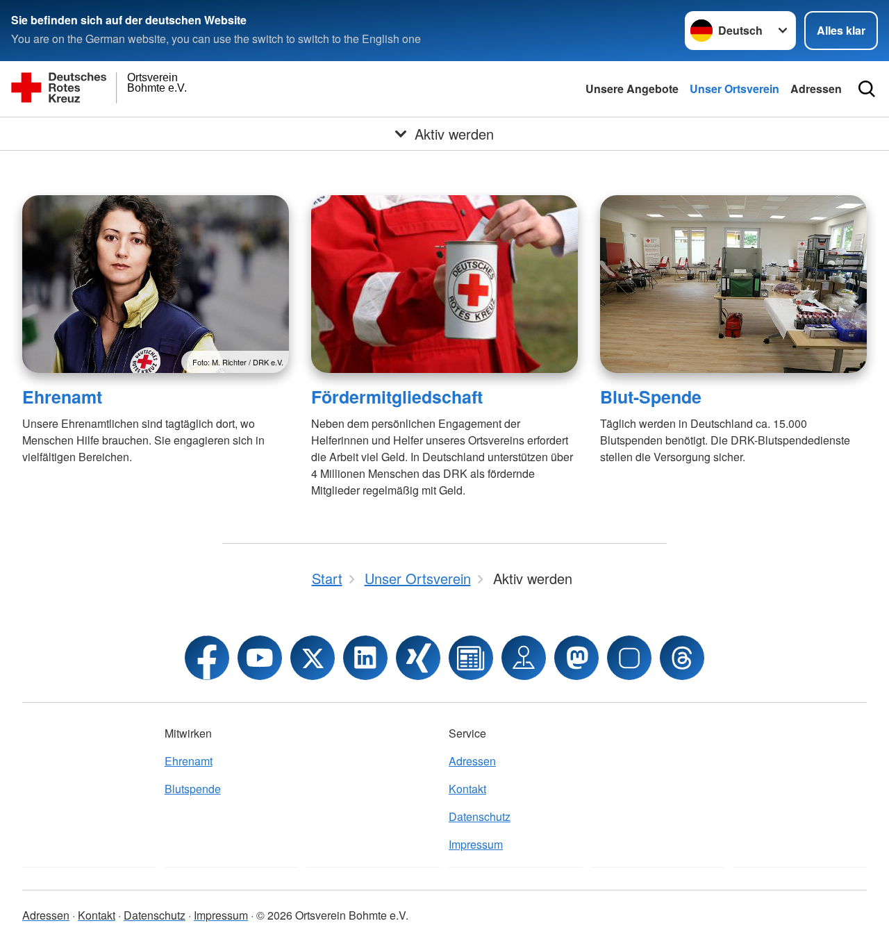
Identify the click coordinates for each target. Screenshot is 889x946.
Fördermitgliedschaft (397, 396)
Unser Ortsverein (734, 89)
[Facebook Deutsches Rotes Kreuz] (207, 658)
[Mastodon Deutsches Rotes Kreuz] (576, 658)
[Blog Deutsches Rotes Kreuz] (471, 658)
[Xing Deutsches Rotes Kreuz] (418, 658)
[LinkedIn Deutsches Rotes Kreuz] (365, 658)
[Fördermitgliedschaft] (444, 284)
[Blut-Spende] (733, 284)
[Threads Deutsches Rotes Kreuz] (682, 658)
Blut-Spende (650, 396)
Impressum (476, 844)
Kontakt (467, 789)
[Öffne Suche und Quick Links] (867, 89)
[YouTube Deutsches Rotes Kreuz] (260, 658)
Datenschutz (479, 816)
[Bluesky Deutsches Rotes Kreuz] (629, 658)
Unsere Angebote (632, 89)
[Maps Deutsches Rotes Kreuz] (523, 658)
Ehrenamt (62, 396)
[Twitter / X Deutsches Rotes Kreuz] (312, 658)
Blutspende (193, 789)
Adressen (816, 89)
